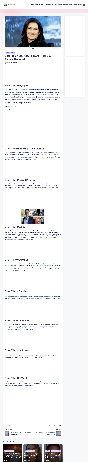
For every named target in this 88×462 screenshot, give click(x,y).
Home (4, 10)
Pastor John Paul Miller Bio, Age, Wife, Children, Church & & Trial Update (12, 456)
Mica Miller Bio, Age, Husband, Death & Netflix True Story (31, 456)
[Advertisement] (33, 75)
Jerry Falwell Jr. (29, 89)
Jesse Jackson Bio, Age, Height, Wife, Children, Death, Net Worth (53, 456)
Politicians (48, 450)
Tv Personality (8, 425)
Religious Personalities (10, 10)
